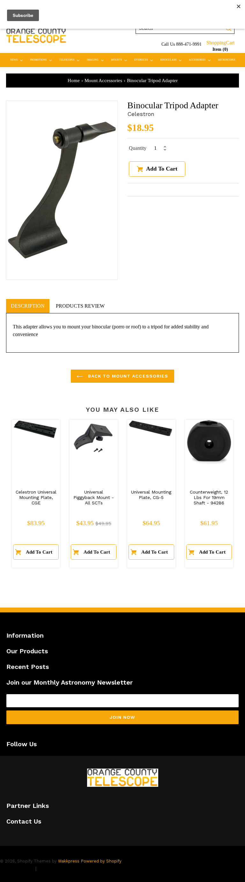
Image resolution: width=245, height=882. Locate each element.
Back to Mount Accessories (127, 376)
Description (28, 306)
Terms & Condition (60, 868)
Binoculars (172, 59)
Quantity (137, 148)
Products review (80, 306)
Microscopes (226, 59)
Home (74, 80)
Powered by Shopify (101, 861)
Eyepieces (145, 59)
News (18, 59)
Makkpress (68, 861)
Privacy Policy (16, 868)
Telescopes (70, 59)
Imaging (97, 59)
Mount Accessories (103, 80)
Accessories (201, 59)
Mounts (120, 59)
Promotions (42, 59)
